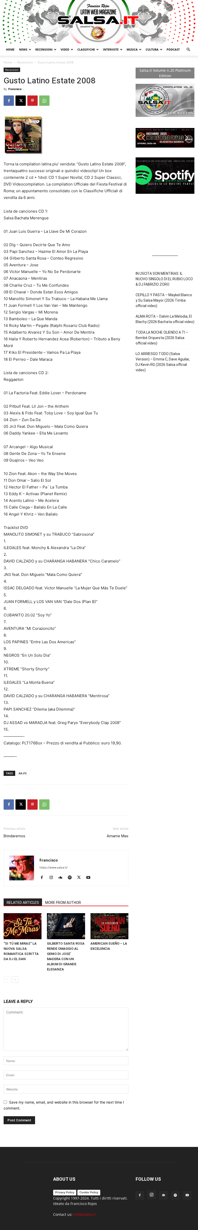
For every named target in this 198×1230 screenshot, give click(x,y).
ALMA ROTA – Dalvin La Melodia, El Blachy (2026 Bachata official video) (165, 319)
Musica (132, 49)
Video (65, 49)
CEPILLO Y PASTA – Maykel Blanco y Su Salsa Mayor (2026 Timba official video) (164, 300)
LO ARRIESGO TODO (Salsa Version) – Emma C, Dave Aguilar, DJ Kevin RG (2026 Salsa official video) (163, 362)
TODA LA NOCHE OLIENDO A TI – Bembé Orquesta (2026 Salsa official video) (162, 337)
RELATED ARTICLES (23, 903)
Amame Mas (117, 836)
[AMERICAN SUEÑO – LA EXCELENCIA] (109, 926)
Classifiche (86, 49)
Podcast (173, 49)
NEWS (23, 49)
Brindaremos (14, 836)
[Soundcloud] (62, 878)
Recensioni (44, 49)
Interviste (111, 49)
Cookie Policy (88, 1192)
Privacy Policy (64, 1192)
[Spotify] (71, 878)
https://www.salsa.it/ (53, 867)
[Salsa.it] (99, 21)
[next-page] (15, 979)
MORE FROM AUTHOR (63, 903)
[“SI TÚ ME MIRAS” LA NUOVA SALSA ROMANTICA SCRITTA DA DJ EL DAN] (23, 926)
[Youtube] (90, 878)
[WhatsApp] (44, 100)
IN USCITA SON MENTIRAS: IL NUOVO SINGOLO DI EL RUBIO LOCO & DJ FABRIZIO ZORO (164, 278)
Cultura (152, 49)
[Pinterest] (32, 100)
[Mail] (163, 1195)
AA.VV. (23, 773)
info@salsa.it (84, 1214)
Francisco (15, 89)
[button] (188, 49)
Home (10, 49)
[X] (20, 100)
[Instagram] (53, 878)
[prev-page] (7, 979)
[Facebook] (9, 100)
